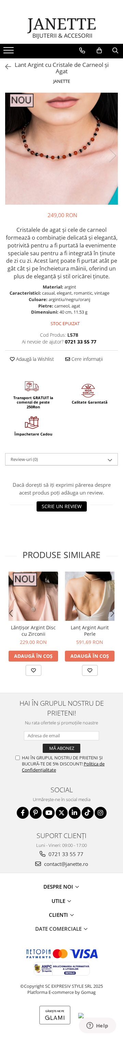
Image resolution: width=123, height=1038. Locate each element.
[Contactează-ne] (82, 50)
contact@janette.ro (65, 863)
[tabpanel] (61, 149)
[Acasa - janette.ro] (61, 28)
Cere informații (86, 359)
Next (112, 156)
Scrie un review (62, 506)
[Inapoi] (5, 66)
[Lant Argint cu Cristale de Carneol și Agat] (61, 149)
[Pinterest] (36, 813)
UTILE (59, 900)
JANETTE (61, 81)
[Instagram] (101, 813)
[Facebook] (23, 813)
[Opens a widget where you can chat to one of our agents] (97, 1026)
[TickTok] (88, 813)
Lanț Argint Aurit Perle (90, 630)
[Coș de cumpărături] (99, 50)
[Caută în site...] (115, 50)
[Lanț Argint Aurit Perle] (89, 596)
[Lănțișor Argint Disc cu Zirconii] (33, 596)
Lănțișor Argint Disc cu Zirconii (33, 630)
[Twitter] (62, 813)
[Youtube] (49, 813)
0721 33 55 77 (65, 854)
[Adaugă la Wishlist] (33, 670)
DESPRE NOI (58, 886)
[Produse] (9, 52)
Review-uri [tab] (24, 459)
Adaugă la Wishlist (34, 359)
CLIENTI (59, 914)
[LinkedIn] (75, 813)
